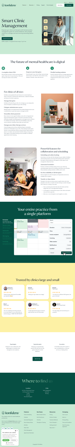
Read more (10, 437)
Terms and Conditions (66, 422)
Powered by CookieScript (10, 444)
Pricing (38, 5)
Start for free (37, 358)
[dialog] (10, 437)
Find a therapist (50, 5)
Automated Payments (28, 419)
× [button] (17, 430)
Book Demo (60, 5)
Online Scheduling (28, 414)
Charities (39, 419)
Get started (69, 5)
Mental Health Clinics (41, 414)
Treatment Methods (54, 419)
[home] (9, 5)
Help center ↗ (52, 427)
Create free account (7, 38)
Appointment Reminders (29, 432)
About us (64, 417)
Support (43, 5)
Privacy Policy (65, 419)
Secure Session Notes (28, 422)
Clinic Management (28, 430)
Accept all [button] (6, 440)
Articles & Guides (53, 417)
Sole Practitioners (40, 417)
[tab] (8, 221)
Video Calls (26, 427)
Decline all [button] (13, 440)
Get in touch (65, 414)
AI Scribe (26, 425)
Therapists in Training (41, 422)
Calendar (26, 417)
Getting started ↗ (53, 425)
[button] (66, 2)
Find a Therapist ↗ (53, 422)
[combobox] (15, 430)
